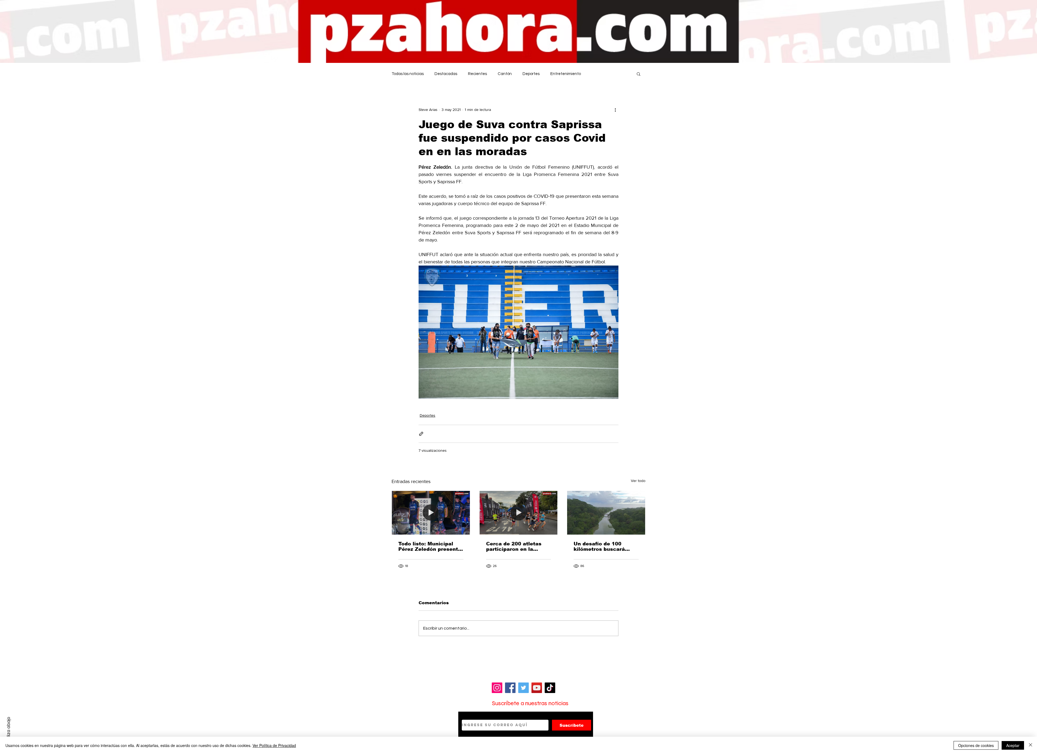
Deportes (531, 74)
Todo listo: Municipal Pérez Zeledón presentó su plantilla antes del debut (429, 546)
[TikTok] (550, 687)
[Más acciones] (615, 109)
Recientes (477, 74)
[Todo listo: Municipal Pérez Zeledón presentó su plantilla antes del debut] (431, 513)
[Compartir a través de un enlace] (421, 433)
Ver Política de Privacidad (274, 745)
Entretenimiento (565, 74)
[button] (638, 74)
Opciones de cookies (976, 745)
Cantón (505, 74)
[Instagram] (497, 687)
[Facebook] (510, 687)
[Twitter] (523, 687)
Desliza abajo (8, 730)
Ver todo (638, 480)
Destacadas (446, 74)
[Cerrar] (1030, 745)
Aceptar (1012, 745)
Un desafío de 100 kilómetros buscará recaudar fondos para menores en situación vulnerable (602, 546)
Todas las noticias (408, 74)
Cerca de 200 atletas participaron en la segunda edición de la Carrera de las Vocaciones (515, 546)
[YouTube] (536, 687)
